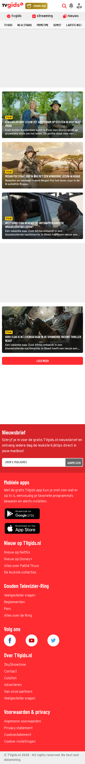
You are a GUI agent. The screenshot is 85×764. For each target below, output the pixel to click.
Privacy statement (18, 728)
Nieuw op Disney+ (18, 559)
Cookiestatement (17, 735)
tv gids (8, 25)
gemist (57, 25)
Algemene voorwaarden (22, 721)
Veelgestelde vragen (19, 595)
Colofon (10, 678)
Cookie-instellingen (20, 741)
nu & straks (24, 25)
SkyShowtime (15, 665)
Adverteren (13, 685)
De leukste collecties (20, 572)
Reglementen (14, 602)
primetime (42, 25)
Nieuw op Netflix (17, 552)
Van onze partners (18, 692)
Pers (7, 609)
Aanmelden (74, 463)
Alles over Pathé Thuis (21, 566)
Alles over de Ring (18, 615)
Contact (10, 671)
